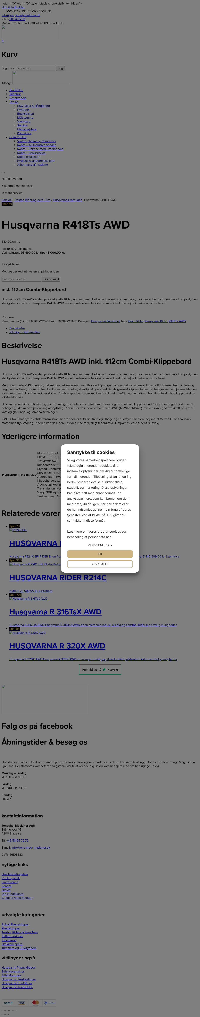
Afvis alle (100, 564)
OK (100, 554)
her (108, 537)
